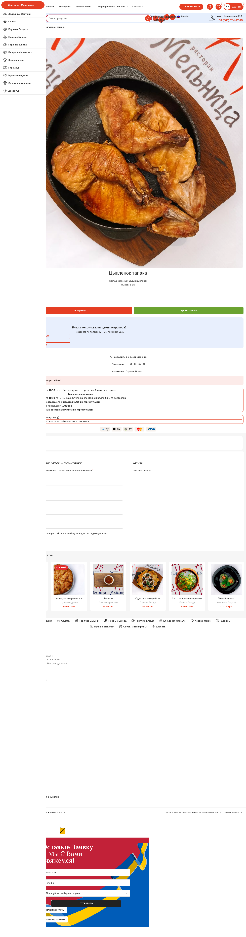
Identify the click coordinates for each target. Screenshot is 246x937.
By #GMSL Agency (57, 812)
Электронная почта (24, 518)
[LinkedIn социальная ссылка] (140, 364)
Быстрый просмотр (82, 569)
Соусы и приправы (108, 602)
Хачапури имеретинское (69, 598)
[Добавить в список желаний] (82, 577)
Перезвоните (192, 6)
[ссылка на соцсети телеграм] (144, 364)
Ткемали (108, 598)
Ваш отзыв (20, 482)
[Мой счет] (210, 6)
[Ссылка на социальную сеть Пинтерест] (135, 364)
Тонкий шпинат (226, 598)
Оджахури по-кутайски (147, 598)
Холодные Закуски (226, 602)
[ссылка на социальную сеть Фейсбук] (127, 364)
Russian (184, 16)
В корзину (80, 310)
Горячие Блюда (134, 371)
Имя (16, 504)
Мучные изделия (69, 602)
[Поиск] (148, 18)
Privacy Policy (214, 812)
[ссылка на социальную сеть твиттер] (131, 364)
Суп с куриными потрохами (187, 598)
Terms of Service (230, 812)
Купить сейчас (189, 310)
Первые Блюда (187, 602)
